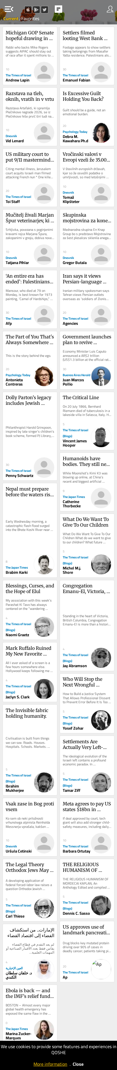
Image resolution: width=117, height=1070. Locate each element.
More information (50, 1064)
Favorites (30, 18)
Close (78, 1064)
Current (11, 18)
